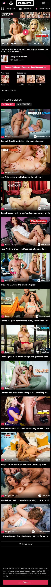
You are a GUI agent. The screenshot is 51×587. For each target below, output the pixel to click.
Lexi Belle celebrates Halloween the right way (22, 177)
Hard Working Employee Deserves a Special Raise (24, 249)
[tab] (8, 104)
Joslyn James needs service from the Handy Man (23, 464)
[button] (25, 90)
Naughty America (19, 57)
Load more (27, 544)
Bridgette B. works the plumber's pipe (18, 285)
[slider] (22, 43)
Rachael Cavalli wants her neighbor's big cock (22, 141)
